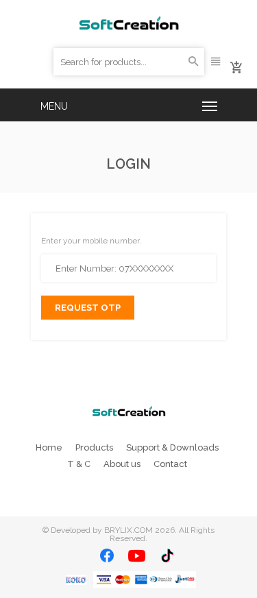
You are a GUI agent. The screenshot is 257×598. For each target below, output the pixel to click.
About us (121, 464)
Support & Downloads (172, 447)
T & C (78, 464)
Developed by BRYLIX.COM (102, 530)
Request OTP (88, 307)
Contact (170, 464)
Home (49, 447)
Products (94, 447)
